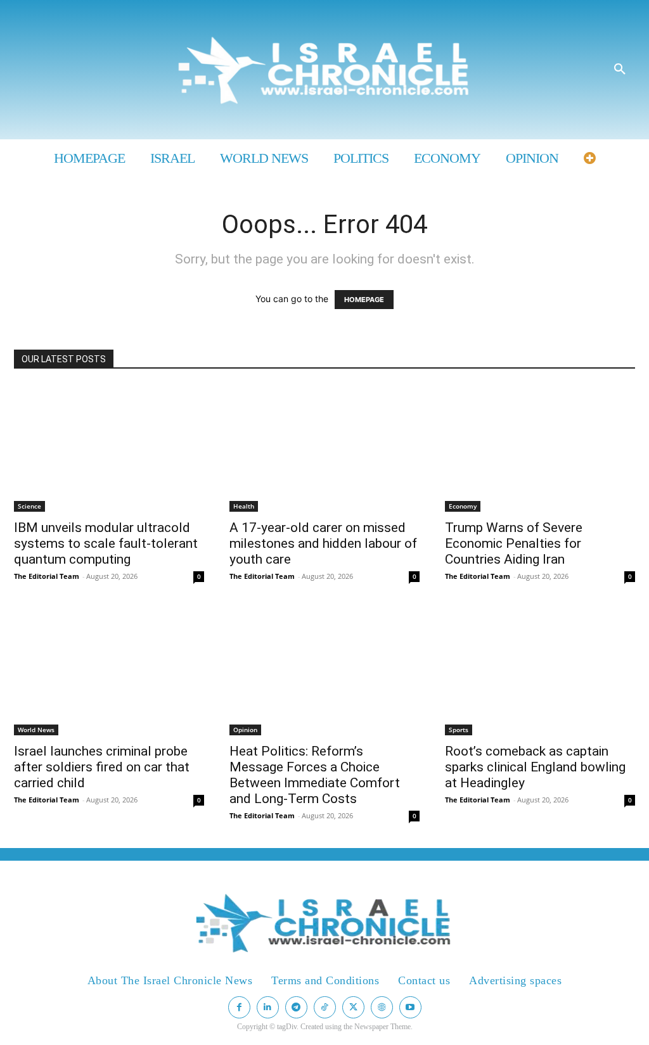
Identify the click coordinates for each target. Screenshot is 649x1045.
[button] (620, 69)
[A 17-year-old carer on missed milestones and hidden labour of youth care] (324, 448)
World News (36, 729)
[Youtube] (410, 1007)
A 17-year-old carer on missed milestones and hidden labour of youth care (323, 543)
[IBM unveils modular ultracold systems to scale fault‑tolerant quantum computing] (109, 448)
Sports (458, 729)
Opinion (245, 729)
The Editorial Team (46, 576)
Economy (463, 506)
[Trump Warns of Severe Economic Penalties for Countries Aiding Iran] (540, 448)
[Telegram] (296, 1007)
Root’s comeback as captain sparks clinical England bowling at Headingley (535, 767)
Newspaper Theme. (383, 1026)
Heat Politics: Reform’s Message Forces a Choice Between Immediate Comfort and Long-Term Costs (314, 775)
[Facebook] (239, 1007)
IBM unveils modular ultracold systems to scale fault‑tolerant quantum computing (106, 543)
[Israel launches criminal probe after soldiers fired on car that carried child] (109, 672)
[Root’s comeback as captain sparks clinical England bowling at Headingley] (540, 672)
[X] (353, 1007)
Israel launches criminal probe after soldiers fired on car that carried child (102, 767)
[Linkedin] (268, 1007)
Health (243, 506)
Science (29, 506)
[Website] (382, 1007)
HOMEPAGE (364, 299)
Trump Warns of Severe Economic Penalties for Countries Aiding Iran (513, 543)
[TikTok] (325, 1007)
